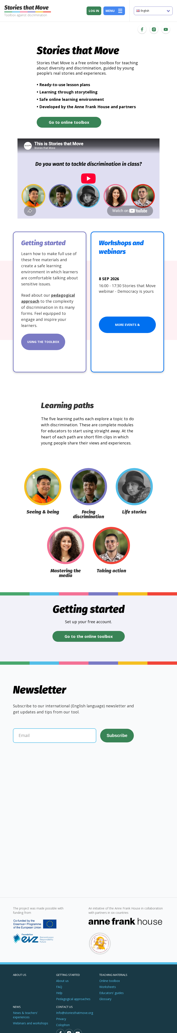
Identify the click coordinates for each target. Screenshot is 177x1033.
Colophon (63, 1025)
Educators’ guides (111, 993)
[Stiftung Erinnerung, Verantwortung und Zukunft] (35, 938)
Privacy (61, 1019)
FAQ (59, 987)
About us (19, 975)
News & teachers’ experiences (25, 1015)
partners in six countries (111, 913)
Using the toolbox (43, 342)
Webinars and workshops (30, 1023)
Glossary (105, 999)
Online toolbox (109, 981)
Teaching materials (113, 975)
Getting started (68, 975)
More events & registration (127, 328)
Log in (94, 11)
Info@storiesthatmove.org (74, 1013)
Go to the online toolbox (89, 636)
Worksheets (107, 987)
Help (59, 993)
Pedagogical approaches (73, 999)
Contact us (64, 1007)
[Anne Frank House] (126, 936)
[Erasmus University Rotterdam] (37, 924)
